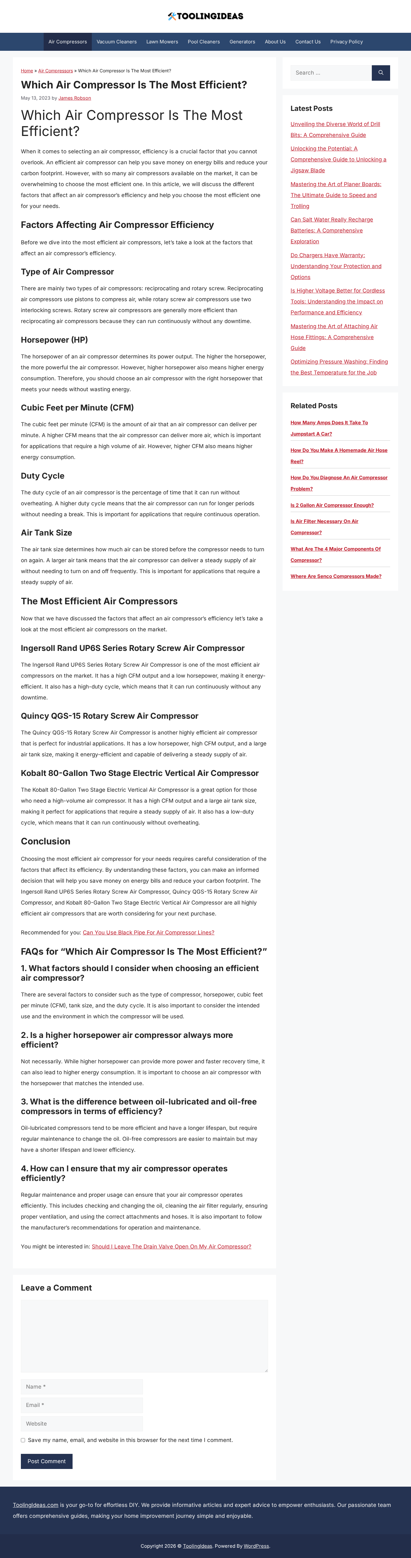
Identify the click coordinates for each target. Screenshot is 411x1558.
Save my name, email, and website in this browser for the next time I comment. (130, 1440)
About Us (275, 42)
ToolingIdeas (197, 1546)
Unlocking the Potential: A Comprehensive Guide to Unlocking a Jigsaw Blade (339, 159)
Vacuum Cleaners (117, 42)
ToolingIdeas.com (35, 1505)
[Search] (381, 73)
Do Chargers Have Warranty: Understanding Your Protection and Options (336, 266)
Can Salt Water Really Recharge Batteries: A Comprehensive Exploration (332, 230)
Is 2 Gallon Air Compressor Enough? (332, 505)
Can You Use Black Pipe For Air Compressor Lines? (148, 932)
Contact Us (308, 42)
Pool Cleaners (204, 42)
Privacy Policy (346, 42)
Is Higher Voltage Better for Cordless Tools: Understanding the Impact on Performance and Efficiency (338, 301)
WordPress (256, 1546)
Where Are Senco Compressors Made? (336, 576)
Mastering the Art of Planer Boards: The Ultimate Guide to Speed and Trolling (336, 195)
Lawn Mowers (162, 42)
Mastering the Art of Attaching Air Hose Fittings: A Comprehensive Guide (334, 337)
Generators (242, 42)
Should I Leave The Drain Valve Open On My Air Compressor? (171, 1246)
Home (27, 70)
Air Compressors (67, 42)
